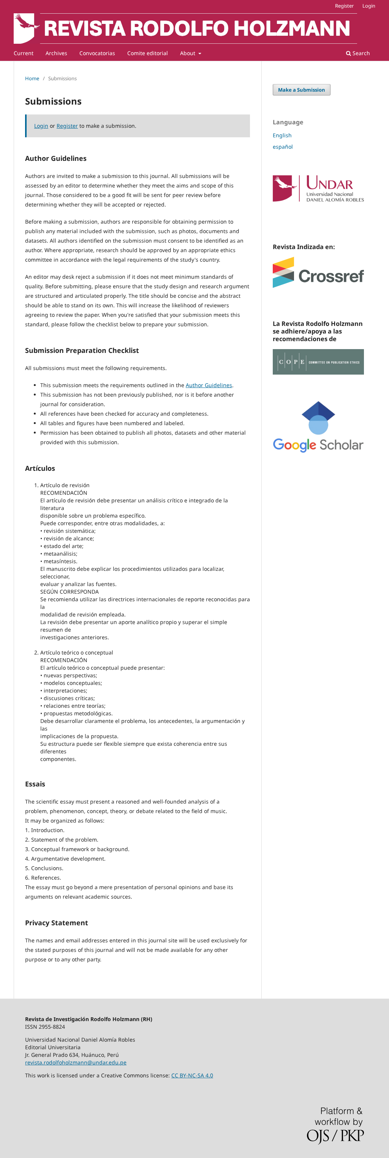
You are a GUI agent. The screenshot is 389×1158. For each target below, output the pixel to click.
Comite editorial (147, 53)
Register (344, 5)
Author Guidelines (209, 385)
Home (32, 78)
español (283, 146)
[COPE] (318, 372)
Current (23, 53)
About (188, 53)
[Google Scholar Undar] (318, 450)
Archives (56, 53)
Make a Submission (301, 89)
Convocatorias (97, 53)
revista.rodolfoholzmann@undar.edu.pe (76, 1062)
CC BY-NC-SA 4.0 (192, 1075)
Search (360, 53)
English (282, 135)
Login (368, 5)
